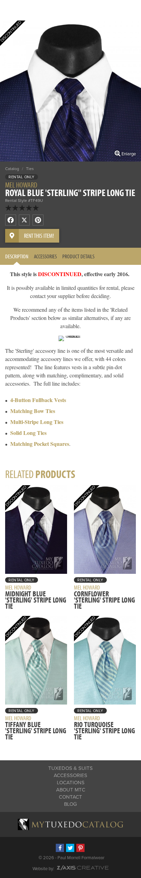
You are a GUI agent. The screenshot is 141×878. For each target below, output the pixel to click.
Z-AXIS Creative (82, 867)
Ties (30, 168)
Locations (71, 782)
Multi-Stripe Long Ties (36, 422)
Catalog (12, 168)
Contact (70, 797)
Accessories (45, 256)
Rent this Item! (39, 236)
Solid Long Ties (28, 433)
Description (16, 256)
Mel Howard (21, 185)
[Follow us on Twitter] (70, 848)
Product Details (78, 256)
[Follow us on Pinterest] (80, 848)
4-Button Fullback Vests (38, 400)
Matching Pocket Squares (39, 444)
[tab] (16, 256)
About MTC (70, 790)
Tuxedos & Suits (70, 768)
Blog (70, 804)
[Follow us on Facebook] (60, 848)
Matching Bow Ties (32, 411)
